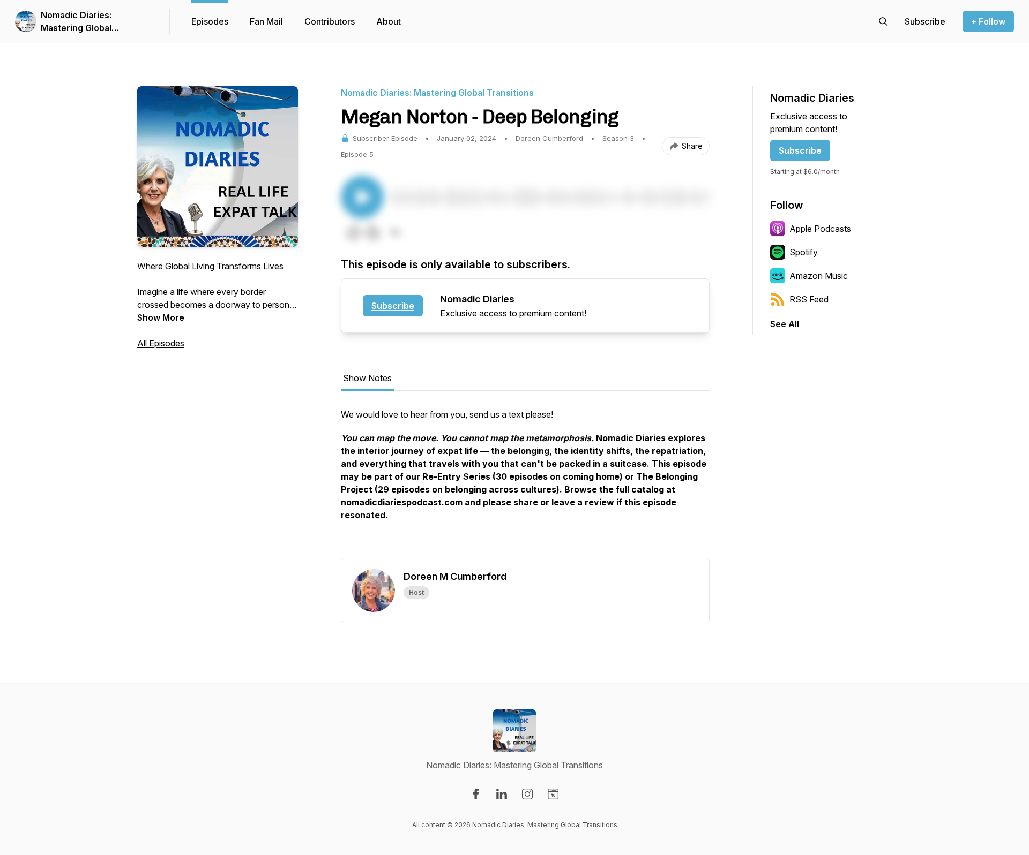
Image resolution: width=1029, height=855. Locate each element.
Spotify (803, 252)
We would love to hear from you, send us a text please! (447, 414)
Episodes (209, 21)
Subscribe (392, 305)
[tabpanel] (525, 483)
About (388, 21)
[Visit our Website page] (553, 794)
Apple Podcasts (820, 228)
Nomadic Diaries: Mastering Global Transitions (76, 22)
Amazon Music (818, 275)
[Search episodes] (883, 21)
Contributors (329, 21)
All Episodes (160, 343)
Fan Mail (266, 21)
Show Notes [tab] (367, 378)
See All (784, 324)
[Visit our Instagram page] (527, 794)
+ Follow (988, 21)
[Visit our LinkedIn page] (501, 794)
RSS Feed (809, 299)
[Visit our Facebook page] (476, 794)
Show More (160, 317)
